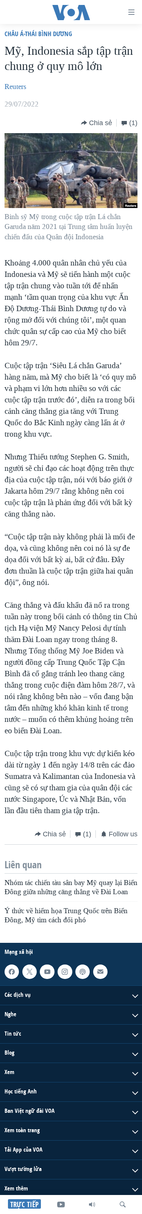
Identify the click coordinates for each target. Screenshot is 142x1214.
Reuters (15, 86)
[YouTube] (61, 1204)
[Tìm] (122, 1204)
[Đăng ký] (100, 972)
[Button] (96, 123)
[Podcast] (82, 972)
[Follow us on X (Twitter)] (29, 972)
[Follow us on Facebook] (12, 972)
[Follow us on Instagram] (65, 972)
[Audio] (92, 1204)
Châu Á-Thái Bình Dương (38, 33)
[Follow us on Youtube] (47, 972)
